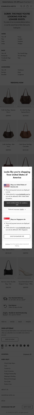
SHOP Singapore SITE (17, 236)
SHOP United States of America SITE (17, 204)
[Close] (29, 169)
